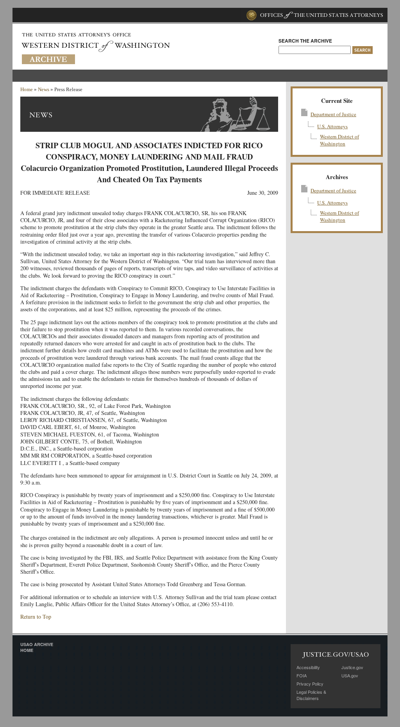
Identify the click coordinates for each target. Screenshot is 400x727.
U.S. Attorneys (332, 126)
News (43, 89)
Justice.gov (352, 667)
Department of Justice (333, 114)
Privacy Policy (309, 683)
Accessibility (308, 667)
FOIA (301, 675)
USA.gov (349, 675)
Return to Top (35, 616)
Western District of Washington (339, 140)
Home (26, 89)
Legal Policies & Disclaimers (311, 695)
